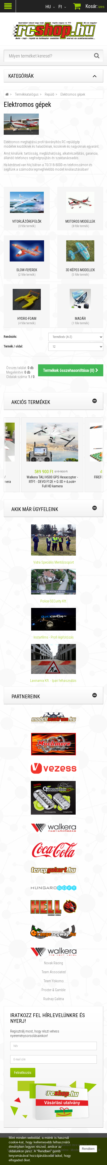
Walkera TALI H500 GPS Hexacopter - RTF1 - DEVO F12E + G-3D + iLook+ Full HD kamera (47, 481)
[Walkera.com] (53, 952)
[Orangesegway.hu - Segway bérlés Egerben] (53, 931)
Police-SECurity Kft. (53, 601)
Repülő (49, 94)
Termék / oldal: (13, 346)
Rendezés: (10, 336)
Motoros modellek (80, 221)
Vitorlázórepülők (26, 221)
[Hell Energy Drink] (54, 907)
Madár (80, 319)
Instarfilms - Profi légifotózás (54, 637)
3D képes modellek (80, 270)
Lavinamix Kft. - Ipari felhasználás (53, 681)
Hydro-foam (26, 319)
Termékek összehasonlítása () (69, 370)
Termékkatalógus (27, 94)
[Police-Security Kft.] (53, 581)
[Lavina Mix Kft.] (53, 659)
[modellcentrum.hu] (53, 717)
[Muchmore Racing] (53, 744)
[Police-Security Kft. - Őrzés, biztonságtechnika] (53, 597)
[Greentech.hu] (53, 797)
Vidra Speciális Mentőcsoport (53, 562)
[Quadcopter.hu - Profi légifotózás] (53, 619)
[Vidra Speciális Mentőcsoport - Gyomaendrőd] (53, 540)
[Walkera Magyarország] (53, 828)
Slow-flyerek (26, 270)
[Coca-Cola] (53, 850)
